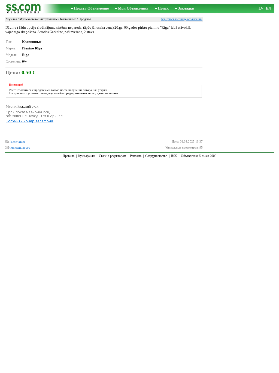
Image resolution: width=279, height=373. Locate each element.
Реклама (135, 156)
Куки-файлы (86, 156)
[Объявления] (24, 9)
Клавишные (68, 19)
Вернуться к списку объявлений (181, 18)
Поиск (163, 8)
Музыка (11, 19)
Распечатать (17, 141)
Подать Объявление (91, 8)
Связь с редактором (112, 156)
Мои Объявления (133, 8)
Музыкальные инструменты (38, 19)
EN (268, 8)
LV (261, 8)
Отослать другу (20, 147)
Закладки (186, 8)
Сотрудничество (156, 156)
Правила (68, 156)
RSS (174, 156)
